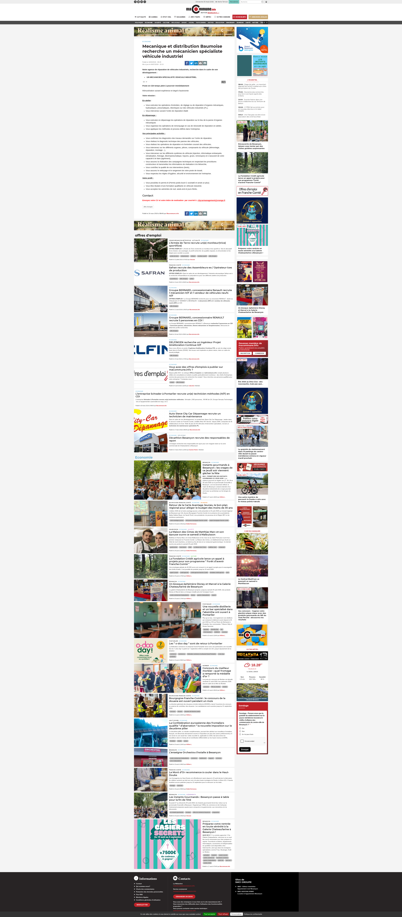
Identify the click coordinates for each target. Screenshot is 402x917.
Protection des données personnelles (149, 892)
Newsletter (142, 905)
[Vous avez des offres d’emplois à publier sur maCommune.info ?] (151, 372)
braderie (214, 855)
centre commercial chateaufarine (179, 595)
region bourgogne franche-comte (219, 520)
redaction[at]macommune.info (184, 886)
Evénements (191, 794)
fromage (172, 785)
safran (191, 278)
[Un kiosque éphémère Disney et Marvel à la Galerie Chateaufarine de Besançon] (151, 589)
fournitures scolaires (222, 858)
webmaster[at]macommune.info (184, 910)
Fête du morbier (215, 687)
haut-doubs (183, 547)
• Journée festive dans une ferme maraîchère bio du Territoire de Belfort (251, 101)
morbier (225, 687)
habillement (203, 758)
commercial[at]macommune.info (184, 891)
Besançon (206, 462)
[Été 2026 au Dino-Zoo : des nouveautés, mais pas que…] (252, 368)
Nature (193, 556)
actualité (196, 240)
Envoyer (245, 749)
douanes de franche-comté (192, 711)
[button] (262, 2)
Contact (139, 883)
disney (193, 595)
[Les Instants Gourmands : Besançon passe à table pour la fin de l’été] (151, 802)
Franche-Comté (175, 265)
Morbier (206, 665)
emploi (172, 382)
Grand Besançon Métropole (180, 240)
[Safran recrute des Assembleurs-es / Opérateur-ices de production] (151, 272)
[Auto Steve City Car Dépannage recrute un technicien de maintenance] (151, 418)
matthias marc (212, 547)
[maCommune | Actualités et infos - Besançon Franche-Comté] (201, 9)
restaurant (222, 547)
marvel (214, 595)
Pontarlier (207, 604)
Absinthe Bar (214, 629)
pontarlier (173, 656)
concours (206, 687)
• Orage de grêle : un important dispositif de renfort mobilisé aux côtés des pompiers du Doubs (252, 86)
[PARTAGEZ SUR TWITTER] (191, 63)
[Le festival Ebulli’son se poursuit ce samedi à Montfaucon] (252, 566)
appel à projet (174, 572)
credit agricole (184, 572)
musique (188, 812)
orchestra (218, 758)
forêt (227, 572)
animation (206, 855)
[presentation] (238, 543)
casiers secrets (223, 855)
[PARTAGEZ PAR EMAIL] (200, 63)
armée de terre (174, 256)
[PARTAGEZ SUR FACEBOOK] (187, 63)
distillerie (217, 632)
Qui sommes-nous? (143, 886)
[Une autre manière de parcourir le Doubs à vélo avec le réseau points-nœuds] (252, 484)
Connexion (259, 353)
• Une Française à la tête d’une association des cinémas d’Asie (251, 116)
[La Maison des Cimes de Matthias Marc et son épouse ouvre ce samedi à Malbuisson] (151, 536)
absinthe (206, 629)
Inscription (245, 353)
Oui (243, 728)
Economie (146, 41)
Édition (204, 12)
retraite (180, 741)
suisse (186, 741)
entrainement (184, 256)
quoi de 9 (228, 860)
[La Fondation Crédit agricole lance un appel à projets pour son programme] (151, 563)
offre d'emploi (148, 207)
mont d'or (179, 785)
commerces (181, 654)
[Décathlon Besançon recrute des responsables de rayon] (151, 442)
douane (180, 711)
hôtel (190, 547)
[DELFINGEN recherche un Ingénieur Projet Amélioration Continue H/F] (151, 347)
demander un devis (184, 897)
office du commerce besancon (201, 812)
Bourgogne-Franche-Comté (180, 502)
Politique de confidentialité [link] (253, 914)
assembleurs (173, 278)
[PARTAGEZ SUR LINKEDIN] (196, 63)
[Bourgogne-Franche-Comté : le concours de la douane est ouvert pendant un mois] (151, 703)
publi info (220, 860)
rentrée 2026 (207, 863)
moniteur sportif (202, 256)
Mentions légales (142, 897)
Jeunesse (203, 502)
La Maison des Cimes (200, 547)
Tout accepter (209, 914)
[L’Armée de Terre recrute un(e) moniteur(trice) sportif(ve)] (151, 247)
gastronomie (173, 547)
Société (191, 529)
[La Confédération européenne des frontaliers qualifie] (151, 728)
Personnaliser (236, 914)
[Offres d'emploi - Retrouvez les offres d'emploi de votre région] (252, 195)
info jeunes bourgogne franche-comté (196, 520)
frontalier (172, 741)
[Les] (151, 648)
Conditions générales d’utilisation (148, 900)
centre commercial (209, 858)
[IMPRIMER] (205, 63)
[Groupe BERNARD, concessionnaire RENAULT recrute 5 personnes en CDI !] (151, 322)
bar (222, 629)
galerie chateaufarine (203, 595)
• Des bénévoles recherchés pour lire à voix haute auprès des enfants (251, 94)
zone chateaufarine (175, 761)
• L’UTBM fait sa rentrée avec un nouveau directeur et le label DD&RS (251, 109)
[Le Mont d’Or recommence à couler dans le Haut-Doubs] (151, 777)
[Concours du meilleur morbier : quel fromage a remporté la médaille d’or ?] (167, 673)
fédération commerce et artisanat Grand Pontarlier (201, 654)
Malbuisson (173, 529)
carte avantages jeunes (176, 520)
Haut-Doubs (174, 720)
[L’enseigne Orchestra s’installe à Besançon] (151, 757)
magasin (211, 758)
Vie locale (182, 435)
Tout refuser (223, 914)
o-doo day (221, 654)
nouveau (224, 632)
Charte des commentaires (145, 889)
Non (243, 731)
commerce (173, 654)
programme (216, 812)
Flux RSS (139, 894)
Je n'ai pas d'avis (247, 734)
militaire (193, 256)
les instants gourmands (176, 812)
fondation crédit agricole (217, 572)
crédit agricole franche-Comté (199, 572)
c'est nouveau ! (208, 632)
